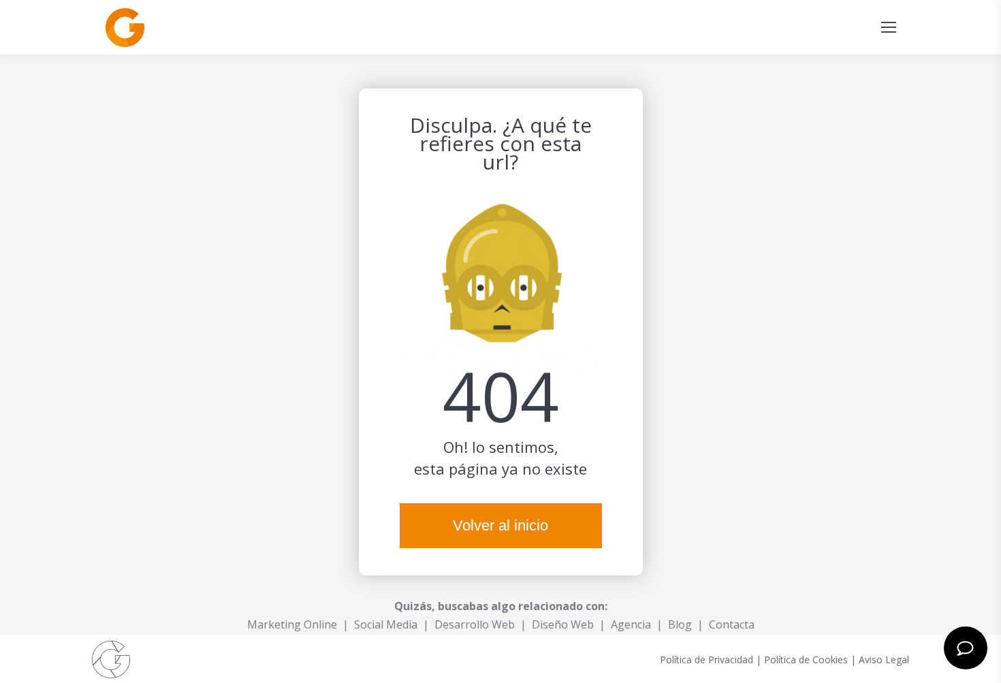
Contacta (731, 624)
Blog (680, 624)
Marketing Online (292, 624)
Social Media (385, 624)
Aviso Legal (884, 659)
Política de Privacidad (706, 659)
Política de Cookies (806, 659)
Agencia (631, 624)
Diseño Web (563, 624)
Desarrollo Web (474, 624)
